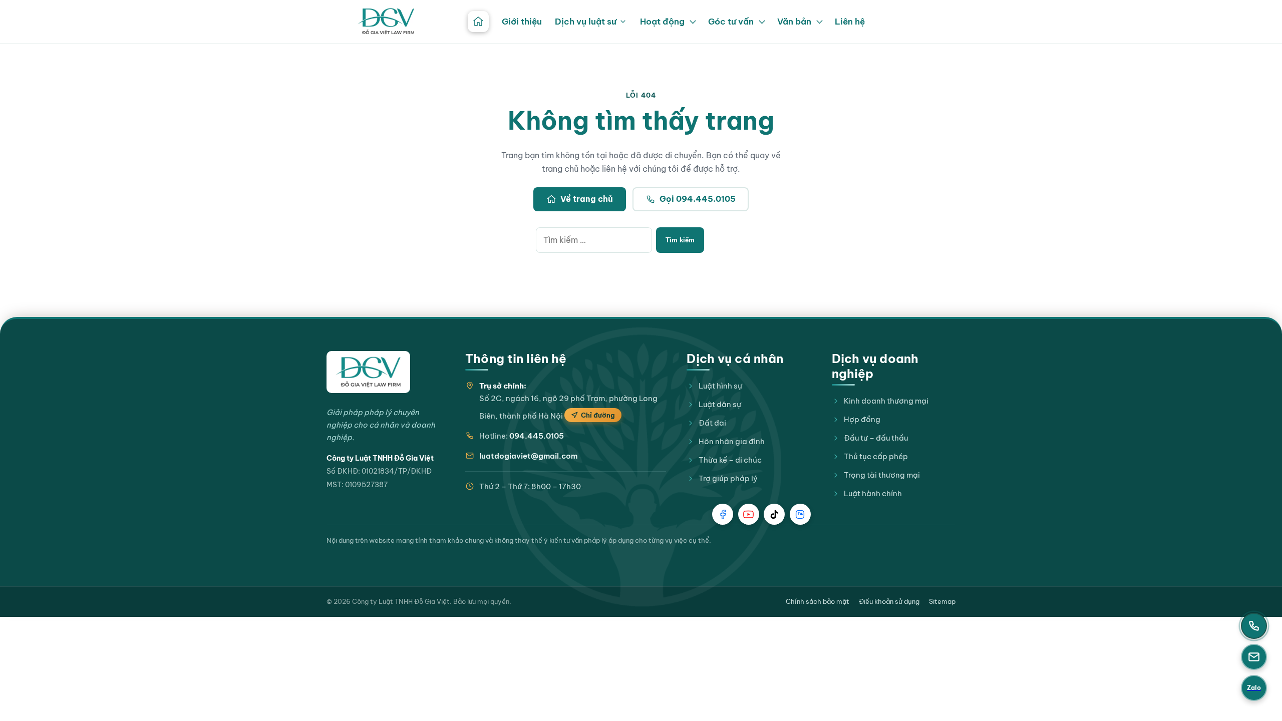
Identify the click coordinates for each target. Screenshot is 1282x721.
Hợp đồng (862, 419)
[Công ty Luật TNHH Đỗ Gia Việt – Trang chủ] (386, 22)
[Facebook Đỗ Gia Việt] (722, 514)
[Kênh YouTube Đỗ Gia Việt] (748, 514)
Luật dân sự (720, 404)
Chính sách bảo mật (817, 601)
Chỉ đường (598, 415)
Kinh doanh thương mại (886, 401)
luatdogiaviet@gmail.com (528, 456)
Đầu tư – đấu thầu (876, 438)
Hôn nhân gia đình (732, 441)
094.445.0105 (536, 436)
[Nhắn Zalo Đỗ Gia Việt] (800, 514)
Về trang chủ (586, 199)
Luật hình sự (720, 386)
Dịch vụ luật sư (585, 21)
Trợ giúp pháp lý (728, 478)
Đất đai (712, 423)
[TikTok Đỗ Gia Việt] (774, 514)
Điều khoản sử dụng (889, 601)
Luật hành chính (873, 493)
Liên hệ (850, 21)
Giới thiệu (522, 21)
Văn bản (794, 21)
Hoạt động (662, 21)
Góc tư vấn (731, 21)
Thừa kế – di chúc (730, 460)
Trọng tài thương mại (882, 475)
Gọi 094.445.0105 (698, 199)
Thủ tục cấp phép (876, 456)
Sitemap (942, 601)
